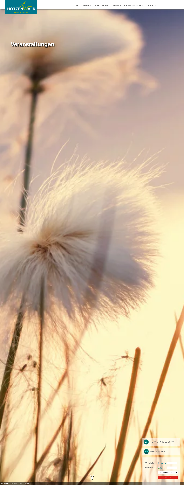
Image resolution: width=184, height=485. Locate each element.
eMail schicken (157, 451)
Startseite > (5, 483)
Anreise (149, 463)
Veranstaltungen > (16, 483)
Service (151, 5)
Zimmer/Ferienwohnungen (128, 5)
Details (26, 483)
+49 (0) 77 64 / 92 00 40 (161, 442)
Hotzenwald (83, 5)
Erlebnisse (102, 5)
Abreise (149, 468)
